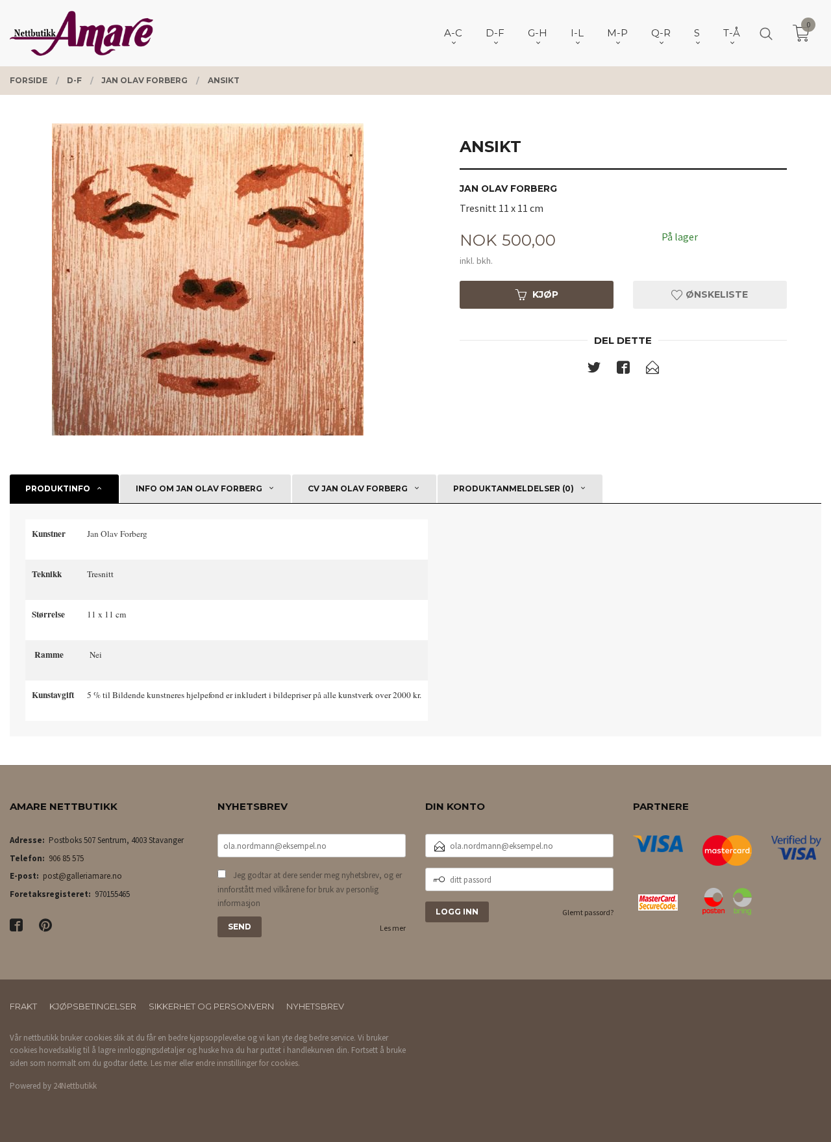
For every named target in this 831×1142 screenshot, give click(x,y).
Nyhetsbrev (315, 1006)
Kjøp (545, 294)
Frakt (23, 1006)
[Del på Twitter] (594, 370)
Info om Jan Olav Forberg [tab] (199, 488)
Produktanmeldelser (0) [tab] (513, 488)
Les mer (393, 928)
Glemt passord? (588, 912)
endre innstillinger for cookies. (247, 1063)
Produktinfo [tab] (57, 488)
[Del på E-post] (652, 370)
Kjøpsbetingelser (92, 1006)
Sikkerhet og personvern (211, 1006)
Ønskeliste (715, 294)
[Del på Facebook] (623, 370)
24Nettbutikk (75, 1085)
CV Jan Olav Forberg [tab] (358, 488)
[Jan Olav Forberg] (208, 279)
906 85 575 (66, 858)
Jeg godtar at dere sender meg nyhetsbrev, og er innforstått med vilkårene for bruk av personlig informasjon (309, 889)
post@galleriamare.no (82, 875)
